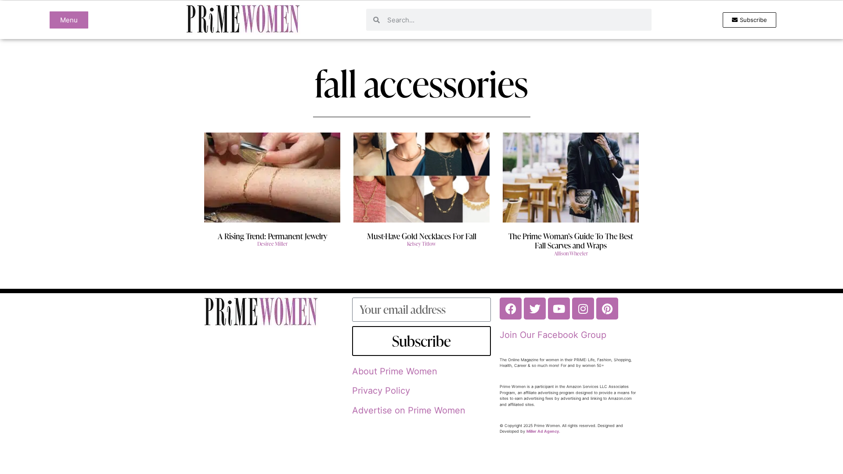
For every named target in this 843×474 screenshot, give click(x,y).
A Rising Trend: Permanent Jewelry (272, 235)
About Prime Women (394, 371)
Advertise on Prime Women (408, 410)
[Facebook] (511, 309)
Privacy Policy (381, 390)
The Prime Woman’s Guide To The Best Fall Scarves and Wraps (570, 240)
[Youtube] (559, 309)
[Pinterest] (607, 309)
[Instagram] (583, 309)
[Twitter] (535, 309)
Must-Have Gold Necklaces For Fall (421, 235)
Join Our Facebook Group (553, 335)
